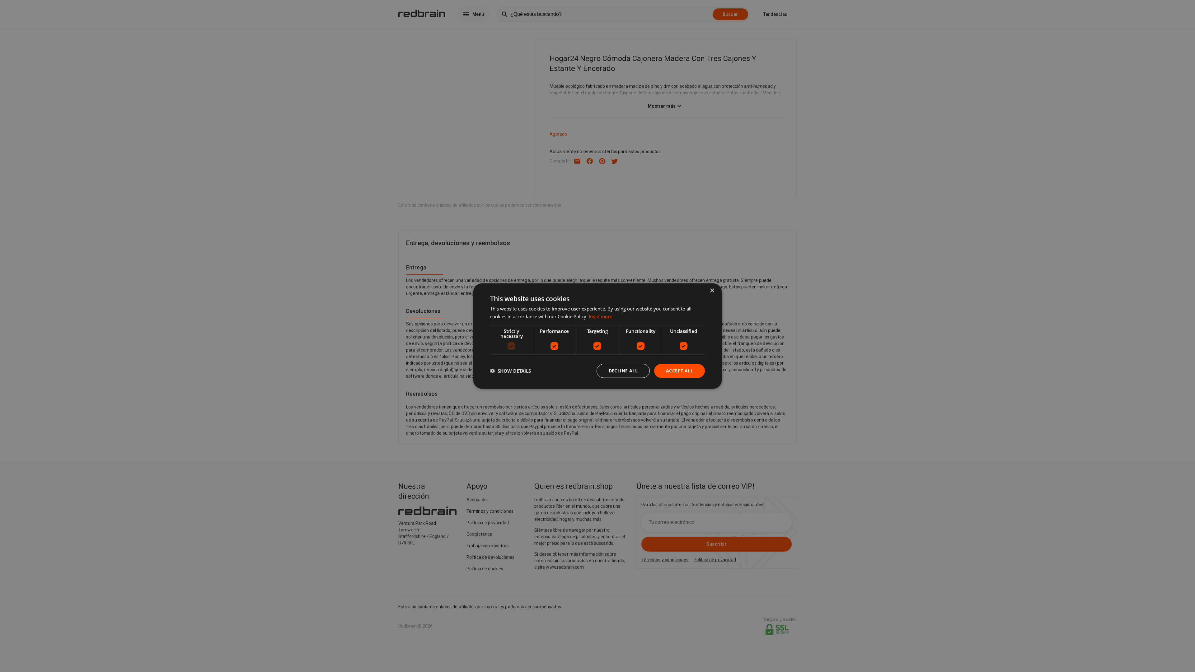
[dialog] (597, 336)
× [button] (712, 290)
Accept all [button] (679, 371)
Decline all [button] (623, 371)
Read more (600, 316)
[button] (510, 371)
